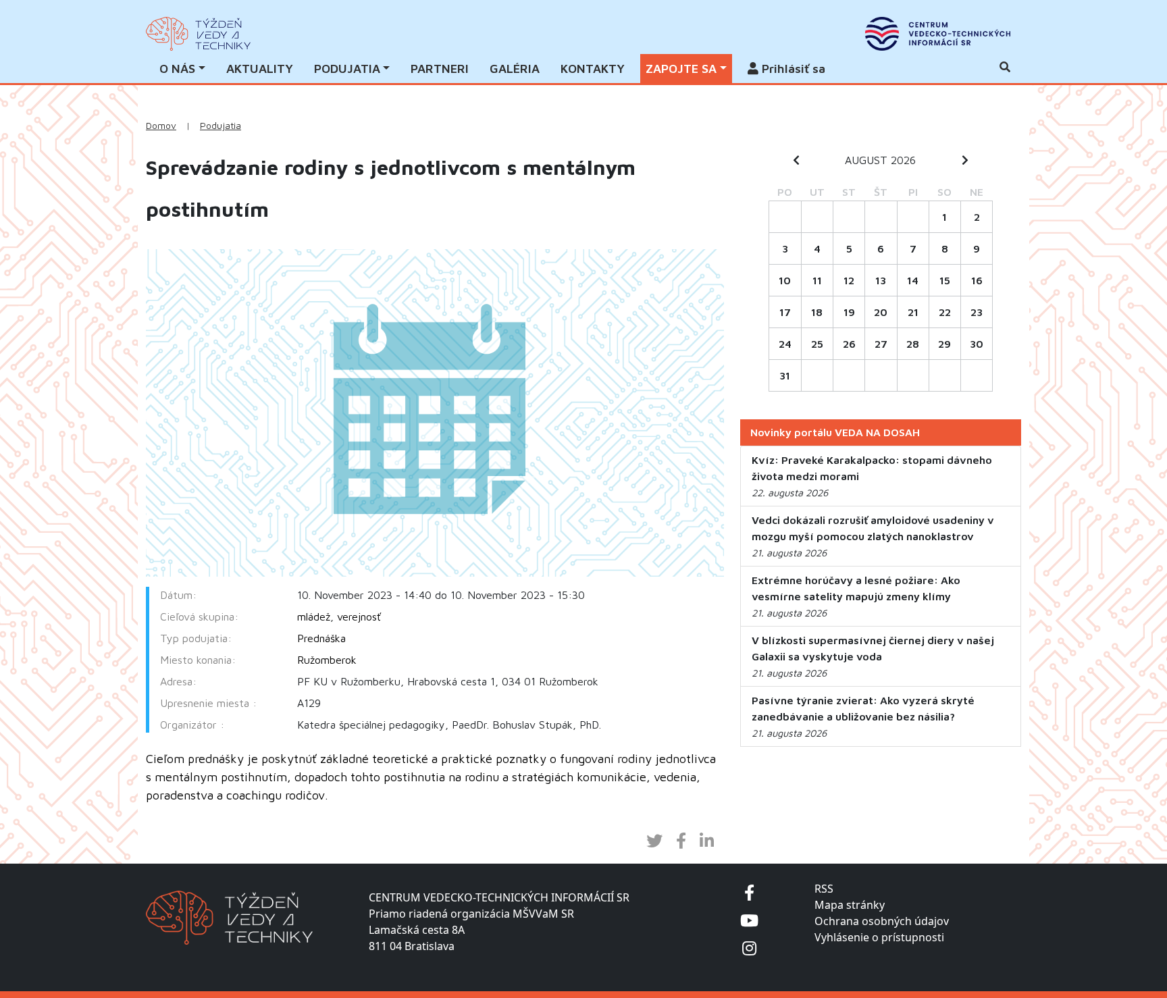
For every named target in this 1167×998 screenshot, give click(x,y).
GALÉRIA (515, 68)
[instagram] (749, 948)
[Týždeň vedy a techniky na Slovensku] (198, 34)
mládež (313, 616)
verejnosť (359, 616)
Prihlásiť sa (791, 68)
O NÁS (177, 68)
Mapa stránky (849, 904)
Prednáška (321, 638)
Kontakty (593, 68)
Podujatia (220, 125)
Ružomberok (327, 660)
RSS (823, 888)
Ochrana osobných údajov (881, 921)
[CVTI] (937, 34)
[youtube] (749, 920)
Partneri (440, 68)
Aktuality (259, 68)
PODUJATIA (347, 68)
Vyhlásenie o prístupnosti (879, 937)
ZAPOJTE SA (681, 68)
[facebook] (749, 892)
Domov (161, 125)
